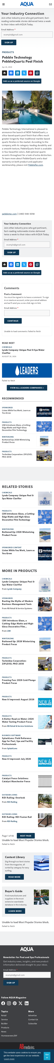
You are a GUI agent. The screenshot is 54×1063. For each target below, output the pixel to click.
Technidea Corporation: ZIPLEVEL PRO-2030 (17, 455)
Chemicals (7, 347)
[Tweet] (24, 73)
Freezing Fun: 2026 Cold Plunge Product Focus (19, 682)
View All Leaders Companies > (27, 387)
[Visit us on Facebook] (3, 1003)
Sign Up (9, 42)
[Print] (4, 73)
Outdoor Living (9, 795)
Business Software (11, 735)
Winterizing (8, 437)
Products (8, 52)
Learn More (15, 911)
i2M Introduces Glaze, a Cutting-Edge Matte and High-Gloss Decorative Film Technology (16, 427)
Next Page (25, 835)
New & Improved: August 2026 (18, 699)
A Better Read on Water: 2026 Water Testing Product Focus (18, 720)
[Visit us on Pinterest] (15, 1003)
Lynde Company (14, 588)
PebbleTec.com (35, 164)
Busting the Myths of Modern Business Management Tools (17, 603)
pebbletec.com (9, 213)
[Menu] (3, 4)
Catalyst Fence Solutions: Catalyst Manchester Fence (16, 780)
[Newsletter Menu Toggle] (50, 4)
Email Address (8, 30)
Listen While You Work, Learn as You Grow (16, 411)
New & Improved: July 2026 (16, 759)
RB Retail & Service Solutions (20, 726)
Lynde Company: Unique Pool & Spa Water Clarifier (23, 351)
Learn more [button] (9, 1059)
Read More (14, 877)
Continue (13, 321)
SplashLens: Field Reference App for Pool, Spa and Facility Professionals (17, 741)
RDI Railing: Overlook (13, 797)
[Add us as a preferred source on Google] (37, 73)
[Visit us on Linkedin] (27, 1003)
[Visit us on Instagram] (9, 1003)
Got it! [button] (47, 1056)
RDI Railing (12, 802)
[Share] (11, 73)
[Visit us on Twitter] (21, 1003)
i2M (9, 630)
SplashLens (12, 748)
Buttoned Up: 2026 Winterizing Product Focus (16, 440)
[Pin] (30, 73)
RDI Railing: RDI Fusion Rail (17, 817)
